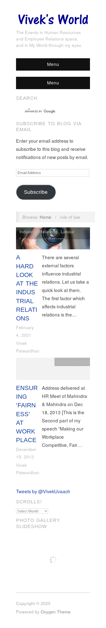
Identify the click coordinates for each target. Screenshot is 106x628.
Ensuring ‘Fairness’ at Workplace (27, 414)
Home (45, 217)
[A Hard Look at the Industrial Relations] (53, 239)
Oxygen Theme (56, 611)
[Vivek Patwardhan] (53, 18)
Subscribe (36, 192)
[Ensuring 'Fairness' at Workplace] (53, 370)
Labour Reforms (49, 239)
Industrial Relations (38, 231)
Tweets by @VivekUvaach (43, 491)
